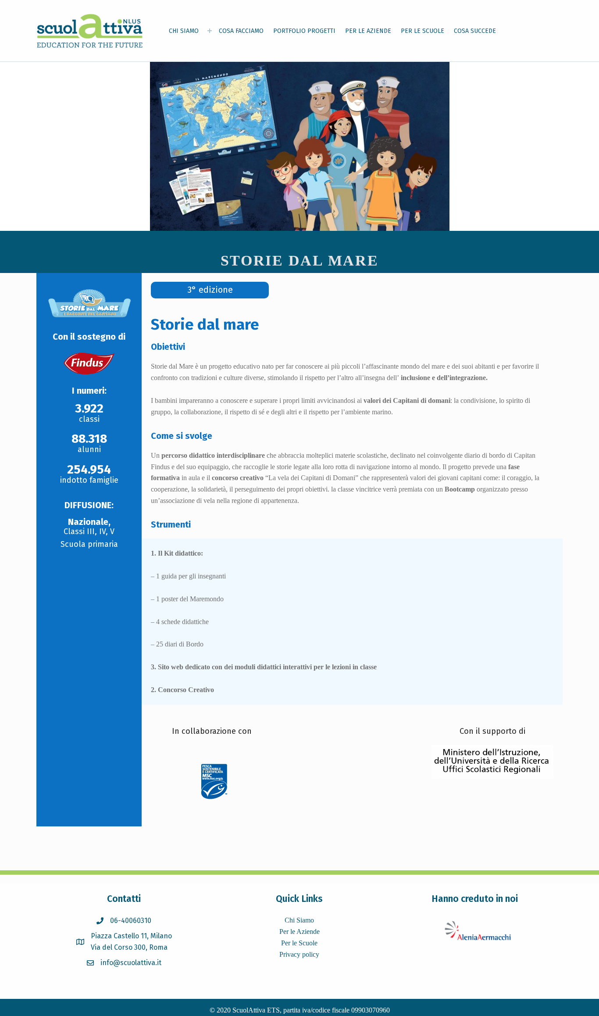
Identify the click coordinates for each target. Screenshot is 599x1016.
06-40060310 (130, 920)
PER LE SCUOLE (422, 31)
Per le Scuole (299, 943)
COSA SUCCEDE (475, 31)
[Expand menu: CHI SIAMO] (209, 31)
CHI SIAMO (184, 31)
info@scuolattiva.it (130, 963)
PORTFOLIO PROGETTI (304, 31)
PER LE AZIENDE (368, 31)
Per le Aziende (299, 931)
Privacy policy (299, 954)
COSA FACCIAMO (241, 31)
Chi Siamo (299, 920)
